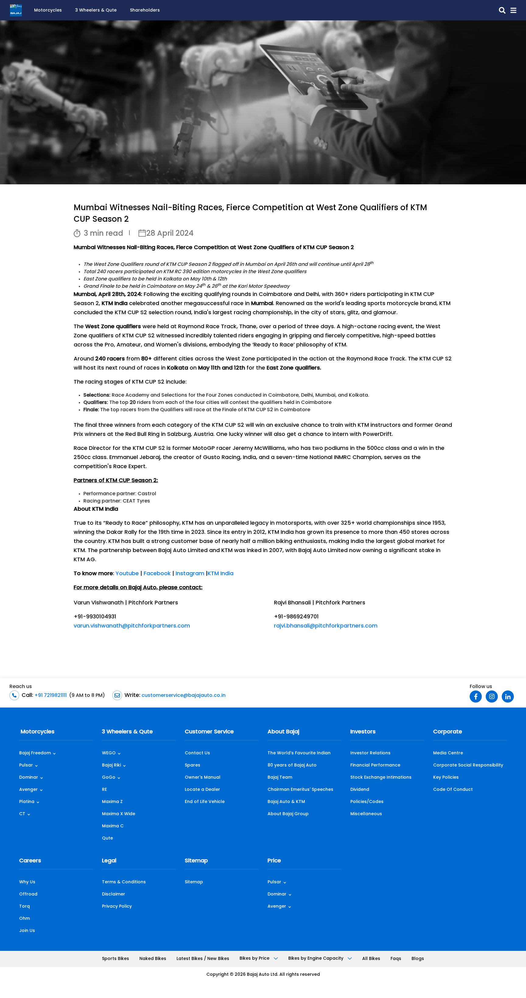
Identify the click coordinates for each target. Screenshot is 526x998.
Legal (109, 861)
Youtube (127, 574)
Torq (24, 906)
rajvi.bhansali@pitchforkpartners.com (325, 626)
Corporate (447, 732)
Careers (30, 861)
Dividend (359, 790)
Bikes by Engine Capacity (316, 958)
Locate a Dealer (202, 790)
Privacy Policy (117, 906)
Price (274, 861)
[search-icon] (500, 10)
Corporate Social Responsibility (468, 765)
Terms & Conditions (124, 882)
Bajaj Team (280, 777)
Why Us (27, 882)
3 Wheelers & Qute (96, 10)
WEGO (109, 753)
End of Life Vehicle (205, 802)
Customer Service (209, 732)
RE (104, 790)
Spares (192, 765)
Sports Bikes (115, 959)
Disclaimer (113, 894)
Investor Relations (370, 753)
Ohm (24, 918)
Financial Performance (375, 765)
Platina (26, 802)
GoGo (108, 777)
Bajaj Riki (111, 765)
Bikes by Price (255, 958)
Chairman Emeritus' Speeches (300, 790)
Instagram (190, 574)
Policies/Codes (367, 802)
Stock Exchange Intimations (381, 777)
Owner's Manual (202, 777)
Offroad (28, 894)
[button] (511, 10)
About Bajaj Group (288, 814)
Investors (363, 732)
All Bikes (371, 959)
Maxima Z (112, 802)
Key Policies (446, 777)
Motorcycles (48, 10)
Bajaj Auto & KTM (286, 802)
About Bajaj (283, 732)
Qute (107, 838)
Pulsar (26, 765)
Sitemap (196, 861)
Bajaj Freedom (35, 753)
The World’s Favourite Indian (299, 753)
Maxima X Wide (118, 814)
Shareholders (145, 10)
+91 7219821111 (50, 695)
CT (22, 814)
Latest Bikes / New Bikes (203, 959)
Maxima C (113, 826)
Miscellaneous (366, 814)
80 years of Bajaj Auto (292, 765)
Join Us (27, 931)
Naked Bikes (152, 959)
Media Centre (448, 753)
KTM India (220, 574)
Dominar (28, 777)
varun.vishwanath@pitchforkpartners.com (132, 626)
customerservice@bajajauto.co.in (183, 695)
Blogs (418, 959)
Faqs (396, 959)
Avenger (28, 790)
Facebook (157, 574)
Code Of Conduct (453, 790)
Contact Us (197, 753)
